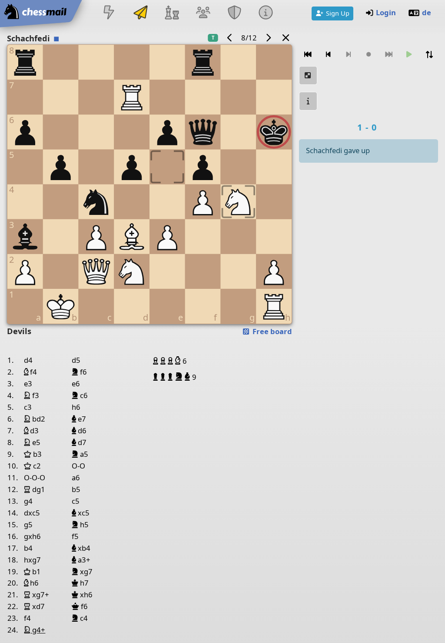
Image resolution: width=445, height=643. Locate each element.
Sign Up (337, 13)
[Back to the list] (286, 38)
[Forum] (203, 13)
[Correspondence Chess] (140, 13)
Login (386, 12)
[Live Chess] (109, 13)
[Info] (266, 13)
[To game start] (308, 54)
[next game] (268, 38)
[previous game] (230, 38)
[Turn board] (429, 54)
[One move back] (328, 54)
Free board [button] (271, 331)
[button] (156, 360)
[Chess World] (171, 13)
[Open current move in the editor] (308, 75)
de (426, 12)
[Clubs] (234, 13)
